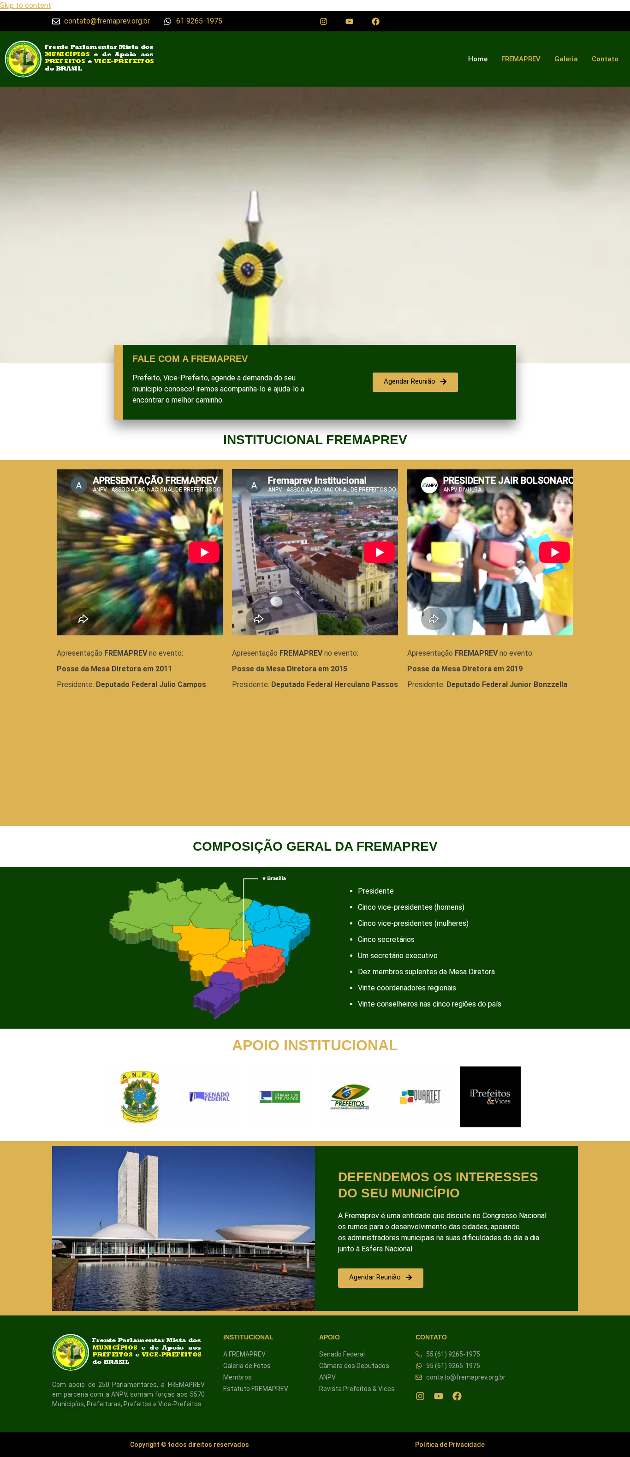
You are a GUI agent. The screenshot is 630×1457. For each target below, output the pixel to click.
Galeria (566, 59)
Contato (605, 59)
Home (477, 59)
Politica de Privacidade (450, 1444)
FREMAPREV (521, 59)
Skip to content (25, 5)
